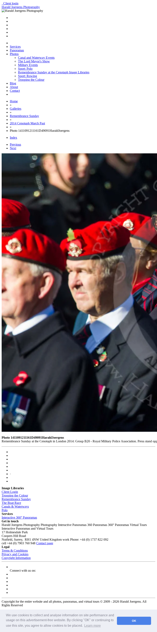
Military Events (28, 65)
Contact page (44, 543)
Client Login (10, 492)
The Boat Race (11, 503)
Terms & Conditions (15, 550)
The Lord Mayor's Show (34, 61)
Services (15, 46)
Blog (13, 83)
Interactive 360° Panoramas (19, 517)
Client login (10, 3)
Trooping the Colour (31, 79)
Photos (14, 54)
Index (13, 137)
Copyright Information (16, 558)
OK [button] (134, 620)
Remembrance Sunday (16, 499)
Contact (15, 90)
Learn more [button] (92, 625)
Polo (5, 510)
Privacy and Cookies (15, 554)
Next (13, 148)
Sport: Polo (25, 68)
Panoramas (17, 50)
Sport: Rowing (27, 76)
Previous (15, 144)
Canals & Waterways (15, 506)
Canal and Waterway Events (36, 57)
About (14, 87)
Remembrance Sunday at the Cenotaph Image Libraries (53, 72)
